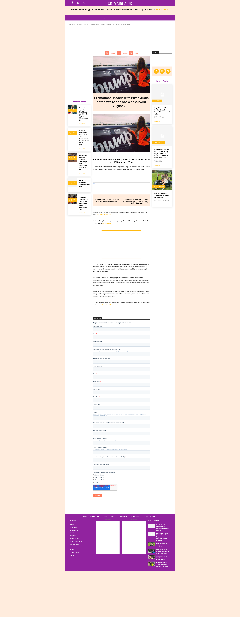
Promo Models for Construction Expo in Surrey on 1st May (162, 551)
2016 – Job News (72, 133)
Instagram (112, 53)
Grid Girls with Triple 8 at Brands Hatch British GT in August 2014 (107, 200)
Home (69, 25)
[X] (83, 2)
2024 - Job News (159, 186)
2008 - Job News (72, 199)
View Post (82, 123)
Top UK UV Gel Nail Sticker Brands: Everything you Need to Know (162, 111)
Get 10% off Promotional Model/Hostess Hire (84, 183)
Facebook (125, 53)
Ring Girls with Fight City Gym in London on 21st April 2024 (162, 557)
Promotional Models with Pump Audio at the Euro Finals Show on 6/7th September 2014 (135, 201)
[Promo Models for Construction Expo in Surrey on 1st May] (151, 551)
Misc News (157, 101)
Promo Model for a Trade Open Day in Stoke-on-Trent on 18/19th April (162, 565)
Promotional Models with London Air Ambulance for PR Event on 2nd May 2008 (83, 203)
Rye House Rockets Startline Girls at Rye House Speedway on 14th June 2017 (83, 162)
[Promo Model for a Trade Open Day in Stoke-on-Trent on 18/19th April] (151, 564)
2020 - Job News (72, 182)
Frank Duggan (157, 116)
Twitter (136, 53)
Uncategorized (158, 142)
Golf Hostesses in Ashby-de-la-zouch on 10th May (161, 195)
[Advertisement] (120, 37)
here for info (162, 9)
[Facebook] (72, 2)
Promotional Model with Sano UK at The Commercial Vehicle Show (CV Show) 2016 (84, 138)
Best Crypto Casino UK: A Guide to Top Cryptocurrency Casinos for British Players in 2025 (161, 154)
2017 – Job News (72, 158)
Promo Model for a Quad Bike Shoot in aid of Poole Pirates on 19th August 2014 (83, 114)
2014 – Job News (77, 25)
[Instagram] (78, 2)
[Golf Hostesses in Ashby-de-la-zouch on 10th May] (162, 180)
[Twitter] (131, 53)
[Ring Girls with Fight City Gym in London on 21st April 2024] (151, 557)
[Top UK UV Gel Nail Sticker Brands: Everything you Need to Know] (162, 94)
